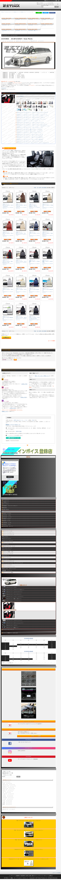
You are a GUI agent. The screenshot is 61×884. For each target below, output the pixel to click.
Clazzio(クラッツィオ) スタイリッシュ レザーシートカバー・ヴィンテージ (31, 119)
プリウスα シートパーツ (8, 797)
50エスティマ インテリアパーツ (13, 601)
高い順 (41, 187)
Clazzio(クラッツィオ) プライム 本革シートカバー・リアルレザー (29, 129)
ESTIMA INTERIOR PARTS (20, 23)
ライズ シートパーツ (7, 801)
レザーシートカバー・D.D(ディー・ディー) (34, 206)
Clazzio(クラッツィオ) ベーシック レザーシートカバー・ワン (29, 120)
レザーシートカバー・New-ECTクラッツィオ (8, 262)
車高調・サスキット (7, 570)
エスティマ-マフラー (7, 564)
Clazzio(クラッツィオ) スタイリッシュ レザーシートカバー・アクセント (31, 117)
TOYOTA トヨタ (7, 515)
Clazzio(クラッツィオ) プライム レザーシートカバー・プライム (29, 132)
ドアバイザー (6, 544)
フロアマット (6, 555)
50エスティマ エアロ (11, 587)
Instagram (28, 748)
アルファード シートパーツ (8, 784)
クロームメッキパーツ (8, 540)
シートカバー (21, 96)
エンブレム (5, 536)
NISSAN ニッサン (7, 517)
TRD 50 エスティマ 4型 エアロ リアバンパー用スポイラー (28, 839)
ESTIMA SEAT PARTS (32, 23)
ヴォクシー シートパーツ (8, 787)
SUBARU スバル (7, 522)
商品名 (42, 6)
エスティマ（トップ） (8, 531)
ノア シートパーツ (6, 792)
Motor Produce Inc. (42, 877)
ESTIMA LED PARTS (6, 23)
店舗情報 (18, 875)
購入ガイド (34, 875)
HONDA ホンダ (6, 518)
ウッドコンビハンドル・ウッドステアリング (13, 563)
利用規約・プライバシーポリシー (10, 505)
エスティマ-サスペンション (9, 566)
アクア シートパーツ (7, 783)
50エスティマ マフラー (11, 625)
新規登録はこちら (10, 478)
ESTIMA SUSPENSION (6, 29)
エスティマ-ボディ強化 (8, 572)
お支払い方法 (24, 383)
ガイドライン (6, 503)
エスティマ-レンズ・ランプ (9, 546)
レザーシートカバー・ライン (21, 262)
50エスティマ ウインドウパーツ (13, 594)
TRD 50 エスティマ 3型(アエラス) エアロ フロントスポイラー (28, 830)
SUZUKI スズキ (7, 524)
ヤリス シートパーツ (7, 800)
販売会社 (5, 507)
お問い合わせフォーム (18, 420)
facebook (29, 739)
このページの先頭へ (56, 872)
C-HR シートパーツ (7, 802)
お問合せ (6, 337)
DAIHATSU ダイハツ (8, 526)
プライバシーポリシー (43, 875)
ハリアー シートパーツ (7, 795)
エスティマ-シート (7, 557)
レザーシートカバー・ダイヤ (21, 318)
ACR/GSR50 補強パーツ (33, 30)
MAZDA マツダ (6, 520)
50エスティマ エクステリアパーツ (14, 591)
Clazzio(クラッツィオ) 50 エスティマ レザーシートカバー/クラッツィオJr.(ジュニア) (28, 859)
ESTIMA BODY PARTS (32, 29)
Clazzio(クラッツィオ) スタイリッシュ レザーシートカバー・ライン (30, 127)
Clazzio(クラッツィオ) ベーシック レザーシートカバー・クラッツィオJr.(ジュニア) (33, 142)
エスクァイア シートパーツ (8, 788)
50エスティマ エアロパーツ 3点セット (15, 589)
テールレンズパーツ (7, 548)
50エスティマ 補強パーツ (12, 627)
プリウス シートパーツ (7, 796)
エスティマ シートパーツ (8, 789)
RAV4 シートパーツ (7, 804)
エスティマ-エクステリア (8, 534)
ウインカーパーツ (7, 549)
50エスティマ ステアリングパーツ (14, 620)
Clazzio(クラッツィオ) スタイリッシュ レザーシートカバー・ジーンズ (30, 122)
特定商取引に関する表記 (26, 875)
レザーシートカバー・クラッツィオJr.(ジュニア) (34, 318)
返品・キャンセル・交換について (42, 375)
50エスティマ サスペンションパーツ (14, 622)
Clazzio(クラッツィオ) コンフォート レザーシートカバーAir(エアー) (30, 137)
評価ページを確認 (36, 736)
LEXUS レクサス (7, 513)
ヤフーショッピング (28, 721)
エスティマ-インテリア (8, 553)
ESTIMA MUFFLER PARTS (20, 29)
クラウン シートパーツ (7, 791)
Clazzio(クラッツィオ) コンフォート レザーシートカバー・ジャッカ (30, 134)
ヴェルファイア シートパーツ (9, 785)
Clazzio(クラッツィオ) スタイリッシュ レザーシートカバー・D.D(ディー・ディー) (33, 115)
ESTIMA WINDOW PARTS (33, 18)
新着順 (44, 187)
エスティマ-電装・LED (8, 551)
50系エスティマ (23, 585)
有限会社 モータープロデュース (13, 424)
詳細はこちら (5, 411)
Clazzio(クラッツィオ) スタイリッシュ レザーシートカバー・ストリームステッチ (32, 112)
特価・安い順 (37, 187)
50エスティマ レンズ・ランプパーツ (14, 596)
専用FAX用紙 (18, 431)
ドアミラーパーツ (7, 538)
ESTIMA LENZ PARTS (45, 18)
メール (25, 420)
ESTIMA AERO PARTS (6, 18)
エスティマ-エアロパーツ (8, 533)
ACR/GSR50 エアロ (6, 19)
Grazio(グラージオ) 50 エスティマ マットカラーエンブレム (29, 849)
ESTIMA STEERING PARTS (46, 23)
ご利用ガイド (6, 502)
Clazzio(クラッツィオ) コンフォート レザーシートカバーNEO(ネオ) (30, 139)
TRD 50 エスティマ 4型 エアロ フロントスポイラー (28, 820)
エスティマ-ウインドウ (8, 542)
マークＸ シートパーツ (7, 799)
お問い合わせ (6, 509)
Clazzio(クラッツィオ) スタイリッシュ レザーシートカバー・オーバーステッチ (32, 114)
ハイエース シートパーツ (8, 793)
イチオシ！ (29, 669)
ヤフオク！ (29, 729)
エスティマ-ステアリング (8, 561)
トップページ (6, 500)
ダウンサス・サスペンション (9, 568)
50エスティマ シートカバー (8, 809)
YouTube (28, 756)
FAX (33, 420)
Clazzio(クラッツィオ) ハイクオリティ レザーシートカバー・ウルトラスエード (32, 124)
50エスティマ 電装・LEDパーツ (13, 598)
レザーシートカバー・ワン (21, 234)
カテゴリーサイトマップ (8, 629)
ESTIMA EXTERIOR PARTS (20, 18)
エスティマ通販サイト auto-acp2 (10, 632)
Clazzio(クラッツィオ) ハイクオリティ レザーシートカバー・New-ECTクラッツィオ (33, 125)
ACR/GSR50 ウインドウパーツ (34, 19)
